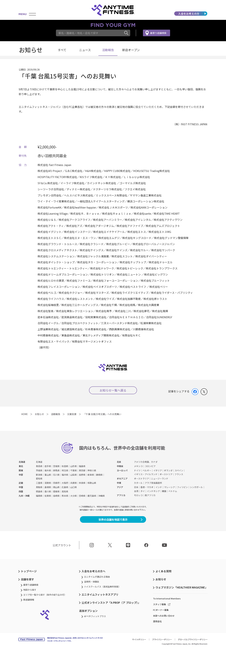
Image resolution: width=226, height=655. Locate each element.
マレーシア (169, 487)
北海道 (22, 461)
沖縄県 (101, 495)
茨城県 (39, 470)
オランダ (168, 470)
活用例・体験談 (91, 581)
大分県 (73, 495)
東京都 (82, 470)
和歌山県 (92, 482)
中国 (21, 487)
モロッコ (138, 495)
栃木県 (48, 470)
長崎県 (56, 495)
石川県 (56, 474)
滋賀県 (48, 482)
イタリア (157, 470)
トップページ (29, 571)
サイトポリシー (139, 639)
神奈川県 (92, 470)
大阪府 (65, 482)
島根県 (48, 487)
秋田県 (65, 466)
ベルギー (147, 470)
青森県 (39, 466)
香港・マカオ (146, 487)
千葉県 (73, 470)
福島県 (82, 466)
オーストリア (166, 474)
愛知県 (39, 478)
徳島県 (39, 491)
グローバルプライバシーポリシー (193, 639)
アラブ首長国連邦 (153, 482)
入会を (188, 14)
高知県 (65, 491)
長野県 (82, 474)
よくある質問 (163, 571)
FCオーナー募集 (161, 609)
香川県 (48, 491)
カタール (138, 482)
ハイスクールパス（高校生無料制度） (102, 586)
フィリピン (182, 487)
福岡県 (39, 495)
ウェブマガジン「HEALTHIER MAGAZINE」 (182, 587)
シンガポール (196, 487)
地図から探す (29, 589)
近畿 (21, 482)
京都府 (56, 482)
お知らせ (161, 579)
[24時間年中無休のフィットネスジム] (113, 10)
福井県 (65, 474)
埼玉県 (65, 470)
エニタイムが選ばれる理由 (97, 576)
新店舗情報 (28, 599)
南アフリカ (150, 495)
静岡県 (99, 474)
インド (159, 487)
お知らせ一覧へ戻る (113, 390)
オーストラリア (141, 478)
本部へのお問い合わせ (164, 615)
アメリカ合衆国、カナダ (146, 461)
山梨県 (73, 474)
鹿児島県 (92, 495)
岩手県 (48, 466)
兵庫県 (73, 482)
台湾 (136, 491)
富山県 (48, 474)
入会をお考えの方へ (93, 571)
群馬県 (56, 470)
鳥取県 (39, 487)
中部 (21, 474)
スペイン (179, 470)
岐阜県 (91, 474)
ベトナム (172, 491)
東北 (21, 466)
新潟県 (39, 474)
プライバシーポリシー (162, 639)
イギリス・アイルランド (146, 474)
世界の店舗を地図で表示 (113, 519)
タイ (142, 491)
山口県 (73, 487)
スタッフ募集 (159, 604)
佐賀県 (48, 495)
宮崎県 (82, 495)
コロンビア (150, 466)
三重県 (39, 482)
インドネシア (153, 491)
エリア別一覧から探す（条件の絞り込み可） (44, 594)
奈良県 (82, 482)
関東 (21, 470)
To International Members (167, 598)
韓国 (164, 491)
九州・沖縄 (24, 495)
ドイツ (137, 470)
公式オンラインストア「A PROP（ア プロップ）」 (111, 603)
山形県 (73, 466)
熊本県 (65, 495)
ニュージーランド (159, 478)
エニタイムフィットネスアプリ (100, 594)
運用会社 (157, 621)
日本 (136, 487)
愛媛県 (56, 491)
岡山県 (56, 487)
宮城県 (56, 466)
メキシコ (138, 466)
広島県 (65, 487)
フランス (179, 474)
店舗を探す (27, 579)
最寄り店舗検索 (158, 33)
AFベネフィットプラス (95, 616)
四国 (21, 491)
